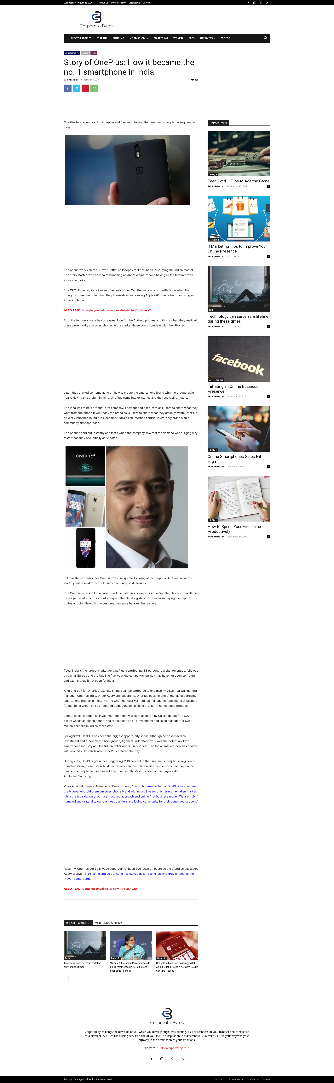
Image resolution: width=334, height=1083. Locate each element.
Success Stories (81, 38)
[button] (265, 38)
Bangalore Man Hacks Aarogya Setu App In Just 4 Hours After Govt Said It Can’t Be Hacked (177, 967)
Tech (191, 38)
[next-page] (72, 978)
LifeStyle (213, 174)
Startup (102, 38)
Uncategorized (216, 380)
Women (178, 38)
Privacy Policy (118, 2)
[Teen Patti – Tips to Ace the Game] (239, 153)
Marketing (161, 38)
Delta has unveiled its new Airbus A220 (109, 889)
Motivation (137, 38)
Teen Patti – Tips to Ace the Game (238, 181)
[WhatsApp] (94, 88)
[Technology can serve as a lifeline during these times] (85, 945)
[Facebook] (248, 2)
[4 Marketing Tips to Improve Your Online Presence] (239, 219)
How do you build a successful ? (116, 310)
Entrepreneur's (71, 53)
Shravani (72, 79)
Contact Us (134, 2)
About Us (103, 2)
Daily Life (115, 958)
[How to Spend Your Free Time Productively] (239, 499)
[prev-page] (66, 978)
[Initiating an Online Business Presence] (239, 359)
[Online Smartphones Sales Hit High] (239, 429)
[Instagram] (254, 2)
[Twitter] (267, 2)
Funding (118, 38)
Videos (225, 38)
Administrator (216, 186)
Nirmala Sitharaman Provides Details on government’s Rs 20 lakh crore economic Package (130, 967)
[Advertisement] (200, 19)
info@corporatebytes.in (174, 1048)
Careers (146, 2)
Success (85, 53)
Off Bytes (206, 38)
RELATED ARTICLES (78, 923)
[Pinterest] (261, 2)
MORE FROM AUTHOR (108, 923)
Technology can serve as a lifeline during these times (238, 319)
